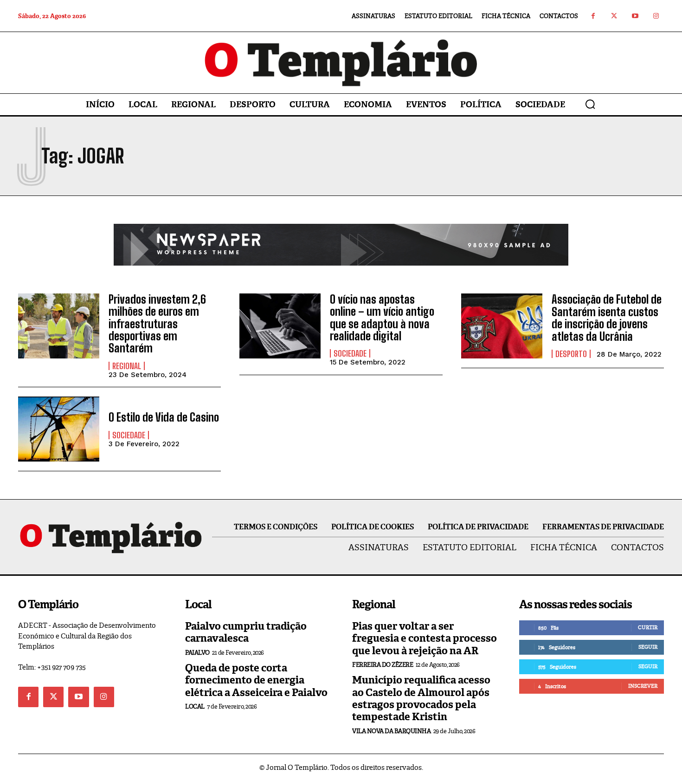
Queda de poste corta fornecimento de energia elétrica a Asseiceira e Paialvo (256, 680)
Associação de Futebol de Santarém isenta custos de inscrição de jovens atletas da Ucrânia (607, 318)
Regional (126, 366)
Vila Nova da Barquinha (391, 731)
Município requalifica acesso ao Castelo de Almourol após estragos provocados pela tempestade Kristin (421, 698)
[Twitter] (614, 16)
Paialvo (197, 653)
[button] (590, 104)
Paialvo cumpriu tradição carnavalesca (246, 632)
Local (195, 706)
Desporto (571, 354)
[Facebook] (593, 16)
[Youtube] (635, 16)
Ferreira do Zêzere (382, 665)
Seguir (647, 647)
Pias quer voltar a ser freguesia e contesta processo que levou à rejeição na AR (424, 638)
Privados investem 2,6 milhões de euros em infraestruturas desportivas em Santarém (157, 324)
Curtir (647, 627)
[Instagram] (656, 16)
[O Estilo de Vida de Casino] (58, 429)
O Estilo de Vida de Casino (164, 417)
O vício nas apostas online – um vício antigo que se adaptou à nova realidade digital (382, 318)
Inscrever (642, 686)
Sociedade (350, 353)
